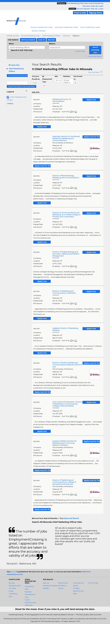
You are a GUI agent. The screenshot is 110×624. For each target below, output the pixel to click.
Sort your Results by (36, 78)
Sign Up (46, 583)
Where (52, 44)
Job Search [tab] (13, 40)
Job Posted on (78, 78)
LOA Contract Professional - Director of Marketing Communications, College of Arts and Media (67, 404)
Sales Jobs (28, 605)
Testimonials (63, 583)
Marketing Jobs (13, 36)
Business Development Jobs (30, 594)
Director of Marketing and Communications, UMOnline (64, 292)
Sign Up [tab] (41, 40)
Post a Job (80, 12)
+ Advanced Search (94, 56)
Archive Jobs (93, 583)
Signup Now (95, 12)
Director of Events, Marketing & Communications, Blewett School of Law (67, 365)
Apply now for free (92, 137)
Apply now (91, 100)
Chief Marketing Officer (51, 36)
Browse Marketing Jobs (66, 27)
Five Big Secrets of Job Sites (78, 591)
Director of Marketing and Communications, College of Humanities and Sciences (64, 482)
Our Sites (12, 588)
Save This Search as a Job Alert (21, 86)
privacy (13, 572)
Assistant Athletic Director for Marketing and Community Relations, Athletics (64, 443)
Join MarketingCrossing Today (18, 75)
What (11, 44)
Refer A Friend (38, 31)
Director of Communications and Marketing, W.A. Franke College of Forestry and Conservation (66, 215)
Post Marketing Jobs (90, 27)
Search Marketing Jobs (42, 27)
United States (80, 51)
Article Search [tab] (28, 40)
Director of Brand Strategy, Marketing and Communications (65, 177)
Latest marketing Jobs (13, 593)
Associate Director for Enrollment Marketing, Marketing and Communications (66, 138)
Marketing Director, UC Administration (61, 100)
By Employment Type (47, 79)
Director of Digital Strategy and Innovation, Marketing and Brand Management (65, 254)
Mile (56, 76)
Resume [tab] (51, 40)
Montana (66, 36)
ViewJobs (66, 76)
